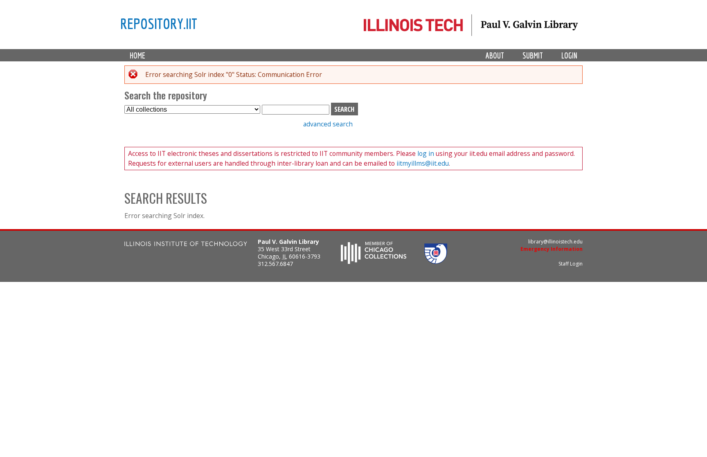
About (495, 55)
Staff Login (570, 263)
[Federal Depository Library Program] (435, 261)
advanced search (328, 123)
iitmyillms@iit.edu (422, 163)
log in (425, 153)
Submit (532, 55)
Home (137, 55)
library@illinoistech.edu (555, 241)
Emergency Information (551, 248)
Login (569, 55)
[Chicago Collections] (373, 261)
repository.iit (158, 23)
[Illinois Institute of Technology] (185, 245)
